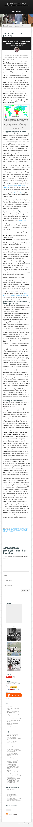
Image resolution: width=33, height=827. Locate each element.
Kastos (12, 529)
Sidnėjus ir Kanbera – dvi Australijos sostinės (13, 761)
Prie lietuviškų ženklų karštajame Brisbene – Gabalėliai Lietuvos (12, 765)
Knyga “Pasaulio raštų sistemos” (12, 724)
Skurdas (4, 530)
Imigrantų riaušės (6, 529)
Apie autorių (10, 706)
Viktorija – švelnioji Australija (14, 775)
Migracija (25, 529)
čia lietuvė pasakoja (17, 193)
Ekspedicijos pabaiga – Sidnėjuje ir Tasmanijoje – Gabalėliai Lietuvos (13, 759)
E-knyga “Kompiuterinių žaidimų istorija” (13, 712)
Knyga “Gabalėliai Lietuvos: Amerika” (13, 721)
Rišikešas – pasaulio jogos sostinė (13, 734)
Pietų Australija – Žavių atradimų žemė (13, 782)
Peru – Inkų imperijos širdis (12, 742)
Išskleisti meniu (16, 11)
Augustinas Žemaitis (13, 45)
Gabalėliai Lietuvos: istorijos (14, 798)
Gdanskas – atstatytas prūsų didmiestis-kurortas (14, 746)
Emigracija (22, 528)
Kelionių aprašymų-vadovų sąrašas (13, 715)
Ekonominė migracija (15, 528)
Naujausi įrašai (6, 25)
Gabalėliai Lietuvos (11, 794)
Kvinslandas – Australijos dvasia (13, 768)
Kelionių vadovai (14, 25)
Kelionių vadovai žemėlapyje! (14, 718)
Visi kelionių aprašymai (12, 726)
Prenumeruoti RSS (12, 814)
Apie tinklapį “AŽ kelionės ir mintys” (13, 709)
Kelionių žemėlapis (23, 25)
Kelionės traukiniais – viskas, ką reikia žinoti (14, 738)
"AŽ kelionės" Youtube (12, 790)
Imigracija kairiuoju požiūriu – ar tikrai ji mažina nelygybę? (16, 42)
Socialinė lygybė (21, 530)
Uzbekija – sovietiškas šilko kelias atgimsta (14, 751)
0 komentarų (21, 45)
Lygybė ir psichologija (18, 529)
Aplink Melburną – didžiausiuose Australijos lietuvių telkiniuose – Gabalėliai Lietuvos (13, 772)
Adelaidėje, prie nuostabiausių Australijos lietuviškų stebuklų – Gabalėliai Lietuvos (13, 779)
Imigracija (26, 528)
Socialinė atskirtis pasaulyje (12, 530)
